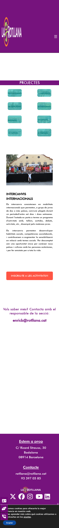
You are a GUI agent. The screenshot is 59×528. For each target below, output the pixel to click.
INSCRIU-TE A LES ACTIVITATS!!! (29, 275)
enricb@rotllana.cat (29, 320)
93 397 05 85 (31, 478)
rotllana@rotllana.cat (31, 473)
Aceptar (9, 523)
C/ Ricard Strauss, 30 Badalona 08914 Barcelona (31, 452)
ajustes (27, 517)
